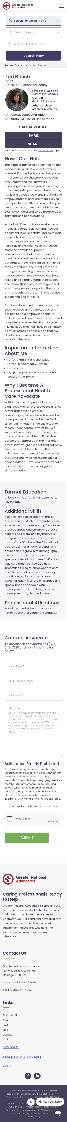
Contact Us (14, 953)
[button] (61, 6)
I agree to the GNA (33, 806)
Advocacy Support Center (20, 982)
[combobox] (33, 21)
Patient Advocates (17, 65)
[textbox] (35, 20)
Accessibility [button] (11, 1046)
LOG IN (7, 1065)
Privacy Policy (33, 1116)
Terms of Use (45, 150)
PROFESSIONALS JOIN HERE (22, 1057)
